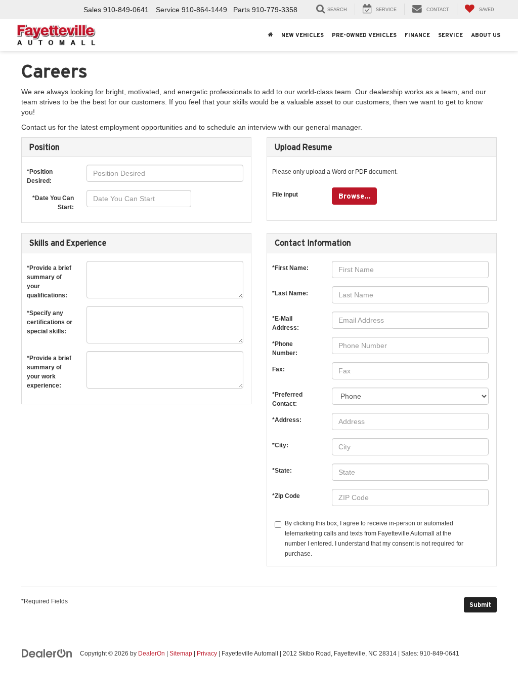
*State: (282, 470)
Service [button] (450, 35)
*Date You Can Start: (53, 200)
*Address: (286, 420)
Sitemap (180, 653)
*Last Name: (290, 293)
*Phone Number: (284, 346)
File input (285, 194)
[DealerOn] (47, 653)
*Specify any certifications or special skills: (49, 315)
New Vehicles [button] (302, 35)
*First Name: (290, 268)
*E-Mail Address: (285, 321)
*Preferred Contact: (287, 397)
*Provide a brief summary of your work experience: (49, 360)
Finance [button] (417, 35)
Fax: (278, 369)
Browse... (354, 196)
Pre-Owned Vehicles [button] (364, 35)
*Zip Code (286, 495)
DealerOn (151, 653)
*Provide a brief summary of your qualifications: (49, 270)
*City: (280, 445)
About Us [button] (485, 35)
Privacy (207, 653)
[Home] (270, 35)
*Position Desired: (40, 174)
